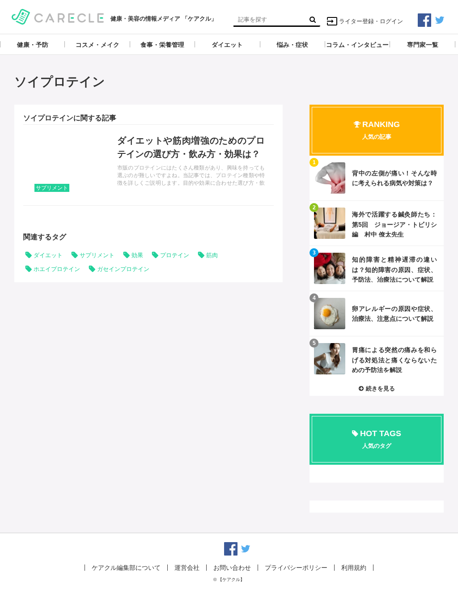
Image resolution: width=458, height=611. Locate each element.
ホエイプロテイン (57, 269)
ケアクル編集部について (126, 567)
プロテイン (174, 255)
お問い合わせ (232, 567)
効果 (137, 255)
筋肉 (212, 255)
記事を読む (148, 165)
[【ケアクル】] (58, 16)
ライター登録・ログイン (371, 21)
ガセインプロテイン (123, 269)
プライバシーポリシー (296, 567)
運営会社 (186, 567)
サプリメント (52, 188)
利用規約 (353, 567)
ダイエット (48, 255)
